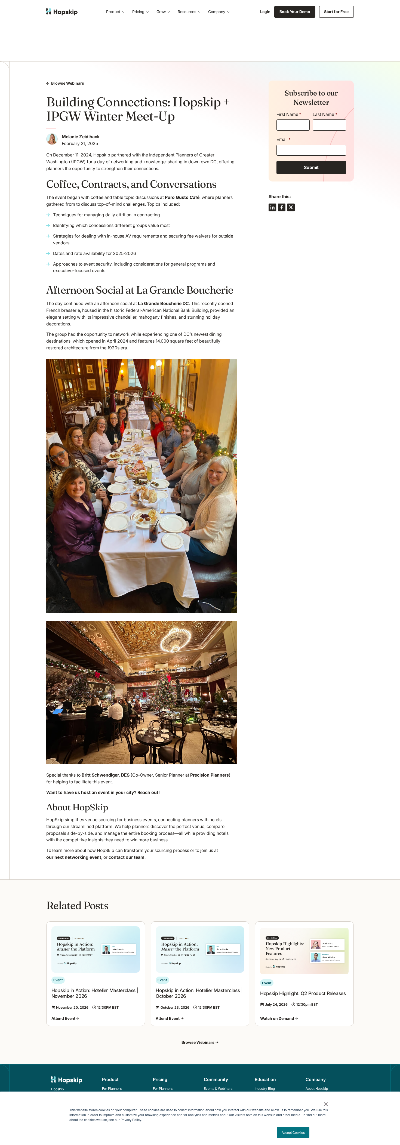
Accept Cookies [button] (293, 1132)
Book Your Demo (294, 11)
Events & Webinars (218, 1088)
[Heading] (96, 974)
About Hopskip (317, 1088)
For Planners (112, 1088)
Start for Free (336, 11)
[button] (116, 12)
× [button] (325, 1102)
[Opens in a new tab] (272, 207)
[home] (62, 12)
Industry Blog (265, 1088)
